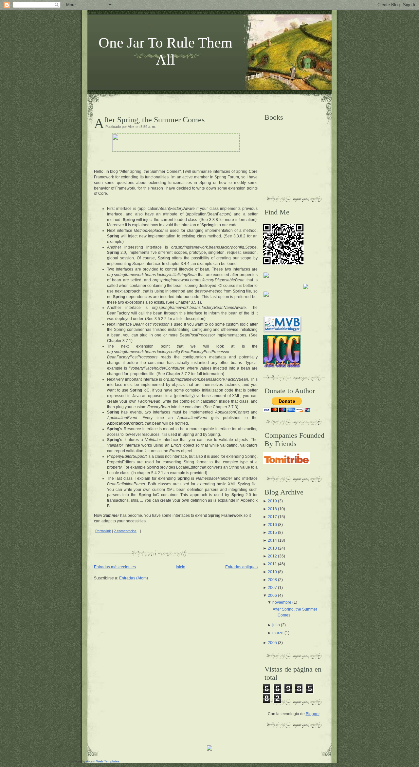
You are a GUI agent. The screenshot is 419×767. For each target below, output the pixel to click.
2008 (272, 579)
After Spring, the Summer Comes (154, 119)
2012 (272, 556)
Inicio (180, 567)
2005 (272, 642)
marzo (277, 633)
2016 (272, 524)
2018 (272, 509)
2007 (272, 587)
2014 (272, 540)
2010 (272, 572)
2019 (272, 501)
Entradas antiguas (241, 567)
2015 (272, 532)
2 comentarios (125, 531)
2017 (272, 517)
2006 (272, 595)
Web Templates (107, 761)
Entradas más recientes (115, 567)
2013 (272, 548)
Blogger (312, 714)
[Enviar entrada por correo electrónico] (142, 531)
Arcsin (90, 761)
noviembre (281, 602)
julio (276, 625)
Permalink (103, 531)
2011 (272, 564)
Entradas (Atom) (133, 578)
